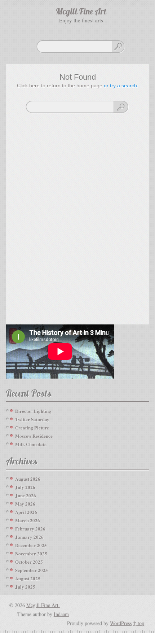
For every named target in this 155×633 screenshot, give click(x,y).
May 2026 (25, 503)
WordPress (121, 623)
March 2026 (27, 520)
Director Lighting (33, 410)
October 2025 (29, 561)
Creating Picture (32, 427)
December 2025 (31, 545)
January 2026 (29, 536)
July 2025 (25, 586)
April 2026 (26, 511)
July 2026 (25, 487)
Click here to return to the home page (59, 85)
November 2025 (31, 553)
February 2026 (30, 528)
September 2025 (31, 570)
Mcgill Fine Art (81, 12)
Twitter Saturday (32, 419)
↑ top (138, 623)
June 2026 (25, 495)
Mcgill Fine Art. (43, 605)
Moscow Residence (34, 435)
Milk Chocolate (30, 444)
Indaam (61, 614)
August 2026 (27, 478)
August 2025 (27, 578)
